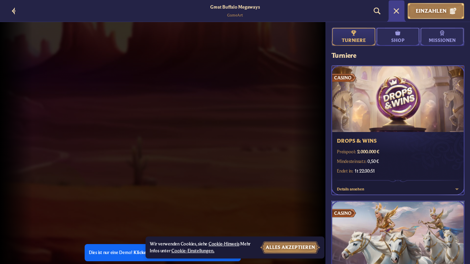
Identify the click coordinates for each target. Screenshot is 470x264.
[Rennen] (396, 11)
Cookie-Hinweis (224, 244)
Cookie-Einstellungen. (192, 251)
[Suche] (377, 11)
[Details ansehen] (457, 189)
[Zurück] (14, 11)
